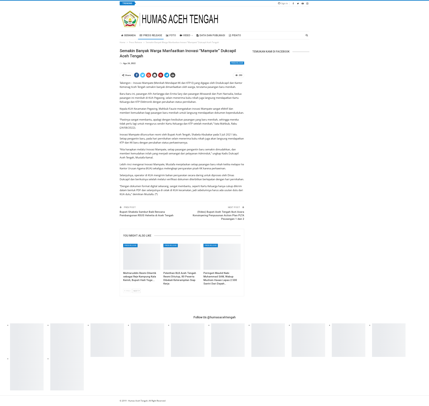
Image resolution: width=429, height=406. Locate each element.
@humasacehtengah (221, 317)
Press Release (152, 35)
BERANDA (130, 35)
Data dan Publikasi (212, 35)
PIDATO (236, 35)
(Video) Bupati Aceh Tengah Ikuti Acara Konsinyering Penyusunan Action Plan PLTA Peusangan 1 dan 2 (218, 215)
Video (186, 35)
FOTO (172, 35)
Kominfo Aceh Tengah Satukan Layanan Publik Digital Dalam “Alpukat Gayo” (180, 3)
